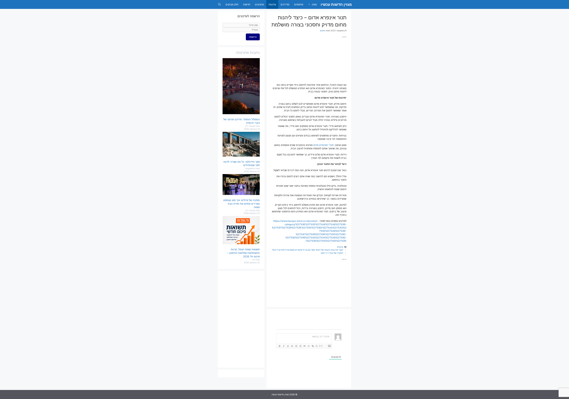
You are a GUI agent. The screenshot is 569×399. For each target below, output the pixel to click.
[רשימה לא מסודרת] (300, 346)
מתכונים (259, 4)
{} (317, 346)
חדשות (246, 4)
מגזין (314, 4)
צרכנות (272, 4)
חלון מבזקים (232, 4)
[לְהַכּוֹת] (292, 346)
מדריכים (285, 4)
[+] (320, 346)
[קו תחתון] (288, 346)
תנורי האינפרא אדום (323, 145)
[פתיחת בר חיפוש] (219, 4)
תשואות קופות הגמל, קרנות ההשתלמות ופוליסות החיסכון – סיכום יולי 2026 (243, 253)
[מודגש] (280, 346)
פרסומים (298, 4)
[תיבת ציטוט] (304, 346)
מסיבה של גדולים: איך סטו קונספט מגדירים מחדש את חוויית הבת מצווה (241, 204)
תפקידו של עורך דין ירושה (332, 253)
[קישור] (313, 346)
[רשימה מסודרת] (296, 346)
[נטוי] (284, 346)
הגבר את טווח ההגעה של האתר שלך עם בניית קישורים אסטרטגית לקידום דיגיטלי (307, 250)
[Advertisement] (308, 59)
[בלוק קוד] (309, 346)
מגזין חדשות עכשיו (336, 4)
